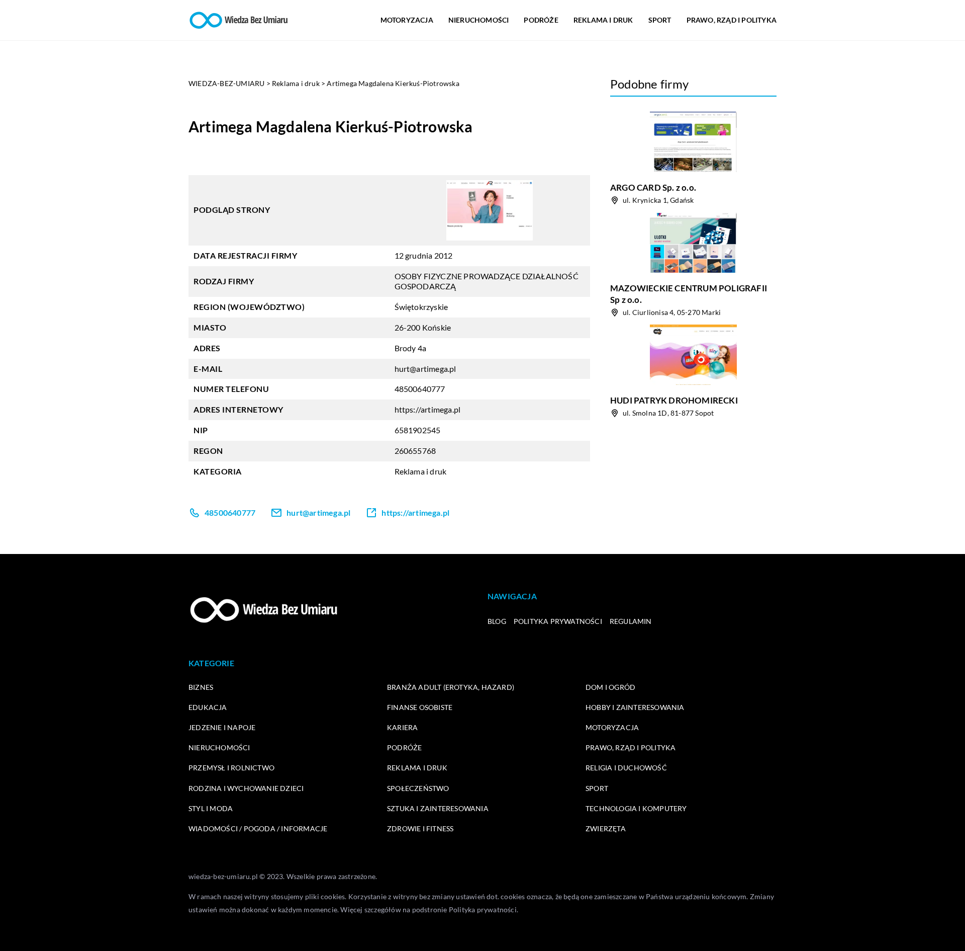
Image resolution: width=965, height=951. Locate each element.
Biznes (200, 687)
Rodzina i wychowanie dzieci (246, 788)
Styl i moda (210, 808)
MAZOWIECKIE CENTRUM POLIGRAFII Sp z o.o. (688, 293)
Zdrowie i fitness (420, 828)
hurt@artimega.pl (425, 368)
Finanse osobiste (419, 707)
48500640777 (420, 388)
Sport (659, 20)
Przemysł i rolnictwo (231, 767)
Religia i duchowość (626, 767)
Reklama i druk (603, 20)
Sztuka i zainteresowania (438, 808)
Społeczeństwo (418, 788)
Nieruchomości (478, 20)
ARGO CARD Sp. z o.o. (653, 187)
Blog (497, 621)
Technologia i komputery (636, 808)
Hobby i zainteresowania (635, 707)
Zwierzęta (606, 828)
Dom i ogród (610, 687)
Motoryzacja (406, 20)
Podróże (541, 20)
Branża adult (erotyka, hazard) (450, 687)
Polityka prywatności (558, 621)
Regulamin (631, 621)
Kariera (402, 727)
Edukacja (207, 707)
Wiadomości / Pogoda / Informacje (257, 828)
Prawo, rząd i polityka (732, 20)
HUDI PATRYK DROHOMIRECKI (674, 400)
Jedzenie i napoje (221, 727)
